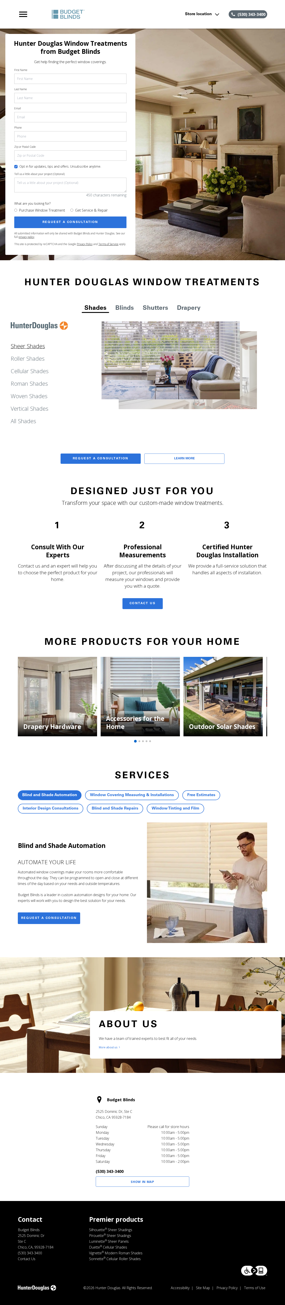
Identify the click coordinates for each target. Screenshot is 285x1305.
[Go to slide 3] (143, 741)
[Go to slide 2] (139, 741)
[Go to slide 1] (135, 741)
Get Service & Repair (91, 210)
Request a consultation (49, 918)
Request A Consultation (100, 458)
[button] (23, 14)
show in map (142, 1182)
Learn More (184, 458)
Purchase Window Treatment (42, 210)
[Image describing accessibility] (254, 1270)
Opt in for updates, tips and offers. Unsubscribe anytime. (60, 166)
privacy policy (26, 237)
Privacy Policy (85, 244)
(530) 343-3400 (110, 1171)
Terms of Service (108, 244)
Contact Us (143, 603)
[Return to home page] (94, 14)
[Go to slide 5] (150, 741)
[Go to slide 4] (146, 741)
